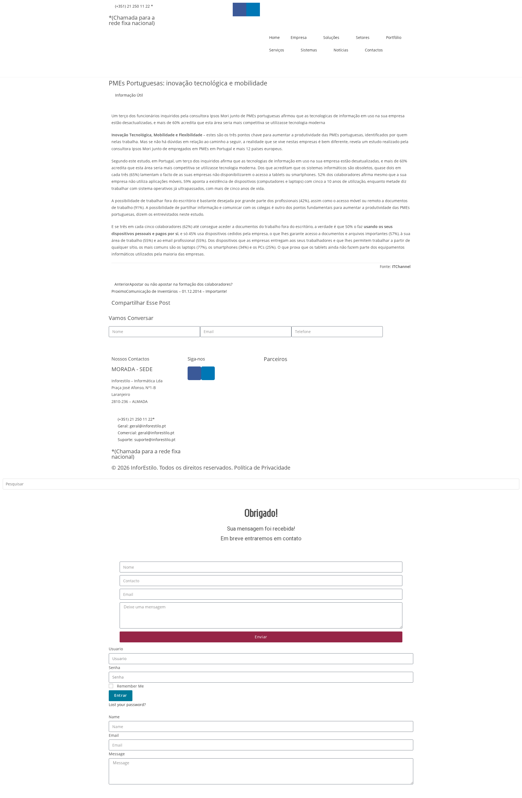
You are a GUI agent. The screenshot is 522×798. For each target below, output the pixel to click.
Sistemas (309, 50)
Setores (362, 37)
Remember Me (130, 686)
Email (114, 735)
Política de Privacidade (262, 467)
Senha (114, 667)
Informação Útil (129, 95)
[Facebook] (194, 373)
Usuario (116, 648)
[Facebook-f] (239, 9)
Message (117, 753)
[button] (265, 303)
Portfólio (393, 37)
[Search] (11, 495)
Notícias (341, 50)
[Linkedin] (253, 9)
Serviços (276, 50)
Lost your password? (127, 704)
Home (274, 37)
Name (114, 716)
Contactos (374, 50)
